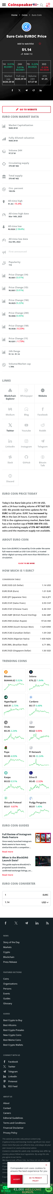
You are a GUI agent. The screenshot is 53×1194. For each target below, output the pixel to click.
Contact (7, 1108)
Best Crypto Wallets (13, 1044)
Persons (7, 988)
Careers (7, 1113)
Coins (24, 15)
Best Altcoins (9, 1025)
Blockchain (8, 957)
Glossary (7, 1003)
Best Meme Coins (12, 1039)
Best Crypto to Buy (12, 1020)
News (6, 935)
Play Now (49, 1189)
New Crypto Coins (12, 1035)
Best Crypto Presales (13, 1030)
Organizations (10, 983)
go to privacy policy (35, 1179)
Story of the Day (11, 942)
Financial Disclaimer (13, 1127)
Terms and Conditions (14, 1122)
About (6, 1103)
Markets (7, 947)
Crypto (6, 952)
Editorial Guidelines (13, 1117)
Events (6, 993)
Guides (6, 998)
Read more (7, 851)
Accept (16, 1179)
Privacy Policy (10, 1132)
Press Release (10, 961)
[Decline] (46, 1165)
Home (14, 15)
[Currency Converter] (47, 5)
